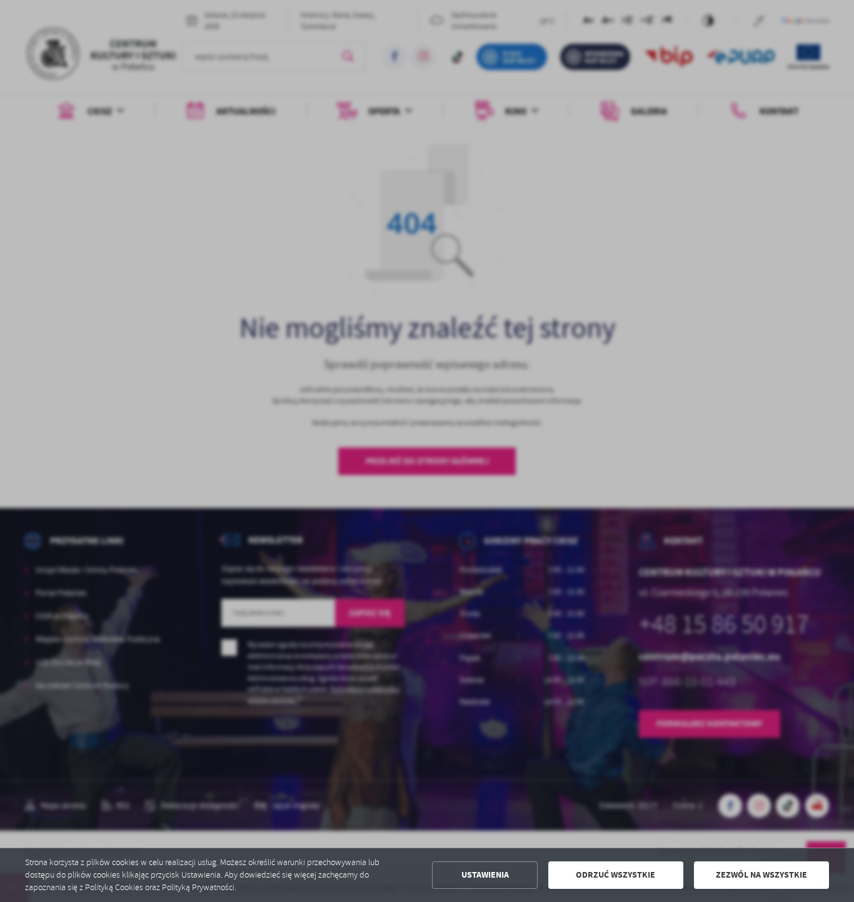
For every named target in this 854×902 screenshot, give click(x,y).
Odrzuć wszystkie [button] (615, 875)
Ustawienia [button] (485, 875)
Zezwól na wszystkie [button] (761, 875)
